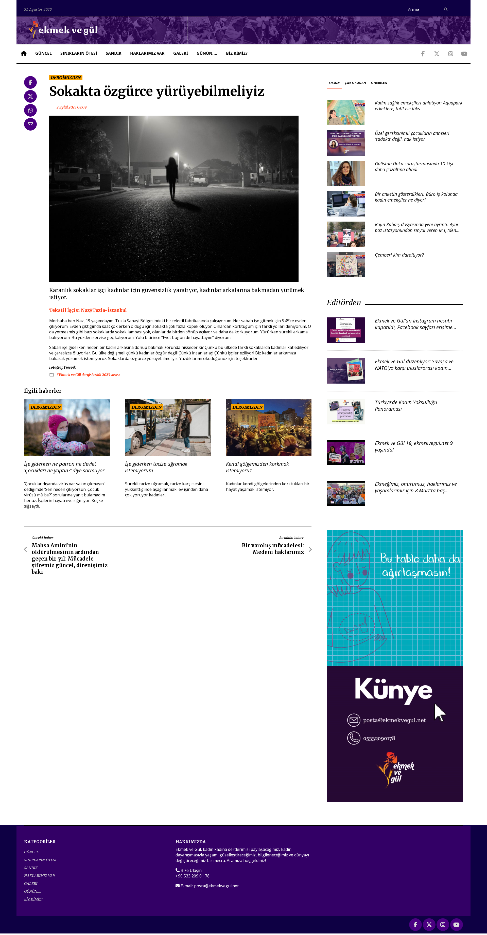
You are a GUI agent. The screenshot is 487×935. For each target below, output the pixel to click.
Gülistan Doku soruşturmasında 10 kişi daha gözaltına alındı (414, 166)
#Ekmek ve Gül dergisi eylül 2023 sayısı (88, 374)
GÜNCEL (43, 53)
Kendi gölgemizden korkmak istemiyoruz (257, 467)
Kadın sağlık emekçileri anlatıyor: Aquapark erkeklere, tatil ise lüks (418, 106)
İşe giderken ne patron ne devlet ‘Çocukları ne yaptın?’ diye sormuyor (64, 467)
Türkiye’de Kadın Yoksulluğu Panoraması (406, 405)
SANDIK (113, 53)
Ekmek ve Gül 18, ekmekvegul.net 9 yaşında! (414, 446)
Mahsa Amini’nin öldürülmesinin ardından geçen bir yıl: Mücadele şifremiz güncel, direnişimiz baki (70, 558)
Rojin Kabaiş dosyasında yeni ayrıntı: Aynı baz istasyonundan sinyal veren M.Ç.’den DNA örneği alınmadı (416, 230)
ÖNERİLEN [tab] (379, 83)
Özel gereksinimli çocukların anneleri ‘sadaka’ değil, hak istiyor (412, 136)
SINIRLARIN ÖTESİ (78, 53)
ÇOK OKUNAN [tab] (355, 83)
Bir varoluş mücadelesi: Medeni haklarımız (273, 548)
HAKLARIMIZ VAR (147, 53)
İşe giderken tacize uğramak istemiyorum (156, 467)
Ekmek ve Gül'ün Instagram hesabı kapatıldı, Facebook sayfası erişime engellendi (414, 327)
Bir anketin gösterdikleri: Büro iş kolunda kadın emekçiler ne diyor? (416, 197)
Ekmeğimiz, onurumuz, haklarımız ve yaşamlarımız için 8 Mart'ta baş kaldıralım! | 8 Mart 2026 (416, 490)
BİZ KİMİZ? (237, 53)
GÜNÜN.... (207, 53)
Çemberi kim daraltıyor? (399, 255)
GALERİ (180, 53)
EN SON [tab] (334, 83)
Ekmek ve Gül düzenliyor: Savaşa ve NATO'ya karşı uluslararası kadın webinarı (414, 368)
